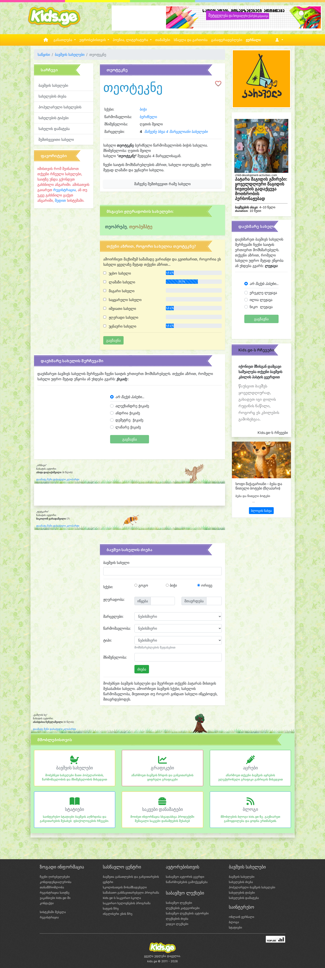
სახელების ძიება (52, 96)
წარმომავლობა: (117, 628)
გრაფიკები (162, 767)
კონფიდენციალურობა (55, 882)
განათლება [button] (63, 40)
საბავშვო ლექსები (179, 902)
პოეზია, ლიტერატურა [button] (131, 40)
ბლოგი (250, 809)
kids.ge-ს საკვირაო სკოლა (122, 898)
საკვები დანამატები (162, 809)
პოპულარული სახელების (59, 107)
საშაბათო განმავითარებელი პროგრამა (131, 892)
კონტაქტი (47, 903)
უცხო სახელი (119, 273)
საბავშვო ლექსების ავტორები (187, 913)
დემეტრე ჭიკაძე (129, 420)
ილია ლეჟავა (261, 300)
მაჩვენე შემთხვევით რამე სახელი (162, 184)
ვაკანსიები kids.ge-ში (55, 898)
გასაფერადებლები (226, 40)
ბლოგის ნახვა (261, 510)
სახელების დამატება (244, 898)
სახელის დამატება (54, 128)
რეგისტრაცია (64, 190)
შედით (60, 200)
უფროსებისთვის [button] (93, 40)
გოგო (142, 585)
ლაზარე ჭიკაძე (128, 427)
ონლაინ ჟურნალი (241, 917)
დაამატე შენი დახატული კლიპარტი (57, 479)
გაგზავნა (129, 439)
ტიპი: (107, 640)
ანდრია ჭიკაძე (127, 413)
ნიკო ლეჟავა (261, 307)
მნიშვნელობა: (115, 657)
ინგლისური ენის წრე (117, 913)
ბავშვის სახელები (69, 54)
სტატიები (74, 809)
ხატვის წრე (111, 908)
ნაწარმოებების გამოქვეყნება (187, 882)
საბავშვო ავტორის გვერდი (185, 876)
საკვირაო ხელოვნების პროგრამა (127, 903)
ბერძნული (148, 117)
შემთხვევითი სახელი (56, 139)
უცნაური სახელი (122, 326)
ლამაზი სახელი (121, 282)
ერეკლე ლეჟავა (263, 292)
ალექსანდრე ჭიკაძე (132, 406)
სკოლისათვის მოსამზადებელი (125, 887)
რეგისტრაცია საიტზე (54, 892)
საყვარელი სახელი (124, 300)
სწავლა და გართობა (191, 40)
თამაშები (162, 40)
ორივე (206, 585)
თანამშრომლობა (52, 887)
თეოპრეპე (116, 226)
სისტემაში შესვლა (53, 912)
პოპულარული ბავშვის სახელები (252, 887)
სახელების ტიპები (53, 118)
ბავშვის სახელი (116, 562)
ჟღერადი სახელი (123, 317)
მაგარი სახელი (121, 291)
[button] (278, 40)
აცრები (250, 767)
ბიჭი (143, 109)
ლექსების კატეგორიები (183, 908)
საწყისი (44, 54)
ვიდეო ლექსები (177, 924)
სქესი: (108, 587)
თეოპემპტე (140, 226)
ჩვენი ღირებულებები (55, 876)
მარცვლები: (113, 616)
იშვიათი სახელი (122, 308)
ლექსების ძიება (177, 918)
